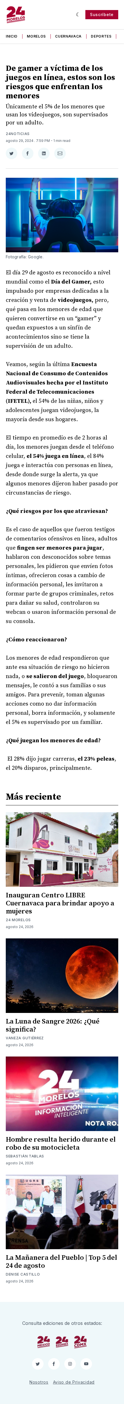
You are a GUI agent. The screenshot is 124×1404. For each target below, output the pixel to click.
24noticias (18, 134)
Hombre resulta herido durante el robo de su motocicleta (61, 1143)
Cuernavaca (68, 36)
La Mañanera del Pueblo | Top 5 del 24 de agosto (61, 1261)
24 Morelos (18, 920)
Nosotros (38, 1382)
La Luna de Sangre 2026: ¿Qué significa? (52, 1025)
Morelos (36, 36)
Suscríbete (102, 14)
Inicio (12, 36)
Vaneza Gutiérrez (25, 1038)
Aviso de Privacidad (74, 1382)
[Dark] (78, 14)
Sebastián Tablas (25, 1156)
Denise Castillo (23, 1274)
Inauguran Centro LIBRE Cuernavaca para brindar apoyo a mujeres (60, 903)
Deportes (101, 36)
